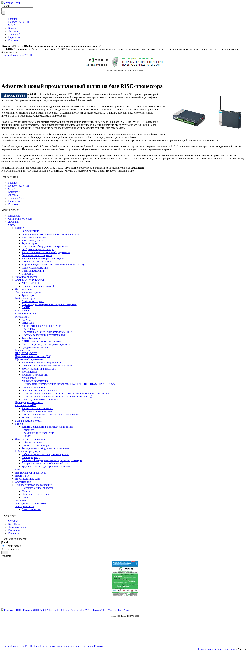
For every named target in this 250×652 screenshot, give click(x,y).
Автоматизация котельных (37, 408)
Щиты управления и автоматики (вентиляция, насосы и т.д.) (57, 396)
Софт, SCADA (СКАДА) (29, 279)
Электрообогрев (31, 509)
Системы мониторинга (28, 292)
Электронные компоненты (30, 503)
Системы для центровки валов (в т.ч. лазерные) (49, 304)
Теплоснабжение (31, 417)
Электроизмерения (33, 270)
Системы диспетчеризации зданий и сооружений (50, 414)
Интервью (14, 215)
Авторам (13, 194)
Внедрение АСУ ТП (26, 313)
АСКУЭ (26, 319)
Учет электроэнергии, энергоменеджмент (46, 344)
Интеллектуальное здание (37, 411)
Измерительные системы (36, 261)
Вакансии (14, 533)
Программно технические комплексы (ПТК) (47, 331)
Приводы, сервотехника (29, 402)
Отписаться (12, 549)
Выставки (14, 530)
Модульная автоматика (35, 380)
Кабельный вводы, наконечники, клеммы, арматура (52, 460)
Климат (19, 469)
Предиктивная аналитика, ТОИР (41, 286)
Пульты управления (33, 386)
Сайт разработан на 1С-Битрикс (216, 649)
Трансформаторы (32, 338)
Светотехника (23, 481)
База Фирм (14, 523)
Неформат (28, 429)
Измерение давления (34, 237)
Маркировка (29, 377)
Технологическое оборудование (33, 484)
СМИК (26, 307)
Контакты (14, 191)
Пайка (25, 497)
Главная (6, 55)
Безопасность (22, 350)
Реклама (13, 204)
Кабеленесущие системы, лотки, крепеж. (45, 454)
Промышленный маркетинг (38, 432)
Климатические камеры (35, 445)
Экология (20, 500)
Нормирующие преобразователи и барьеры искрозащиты (55, 264)
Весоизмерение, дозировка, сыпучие (43, 258)
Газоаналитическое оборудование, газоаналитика (50, 234)
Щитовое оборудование (29, 359)
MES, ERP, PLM (31, 282)
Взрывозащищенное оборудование (42, 362)
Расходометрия (30, 230)
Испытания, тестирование (30, 438)
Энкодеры (28, 273)
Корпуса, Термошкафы (35, 374)
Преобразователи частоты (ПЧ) (33, 356)
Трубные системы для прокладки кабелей (46, 466)
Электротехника (24, 506)
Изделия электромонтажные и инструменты (47, 365)
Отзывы (13, 520)
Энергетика (22, 316)
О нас (11, 188)
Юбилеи (26, 435)
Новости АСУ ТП (21, 55)
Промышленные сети (27, 478)
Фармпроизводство (26, 276)
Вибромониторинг (26, 298)
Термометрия (29, 243)
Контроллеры (23, 310)
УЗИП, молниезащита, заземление (42, 341)
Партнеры (14, 201)
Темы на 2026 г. (17, 197)
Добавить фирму (18, 527)
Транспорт (28, 295)
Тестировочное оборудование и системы (45, 448)
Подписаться (13, 545)
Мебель (26, 491)
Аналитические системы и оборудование (46, 252)
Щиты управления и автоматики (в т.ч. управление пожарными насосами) (65, 393)
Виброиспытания (32, 442)
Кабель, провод (31, 457)
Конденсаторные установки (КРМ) (42, 325)
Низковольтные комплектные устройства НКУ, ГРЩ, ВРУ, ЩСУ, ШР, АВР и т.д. (68, 383)
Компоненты (29, 371)
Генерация (28, 322)
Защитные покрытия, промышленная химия (47, 426)
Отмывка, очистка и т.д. (36, 494)
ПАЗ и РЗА (28, 328)
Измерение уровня (32, 240)
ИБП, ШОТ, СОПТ (26, 353)
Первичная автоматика (35, 267)
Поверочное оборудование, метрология (45, 246)
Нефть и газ (22, 475)
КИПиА (19, 227)
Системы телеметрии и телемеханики (44, 334)
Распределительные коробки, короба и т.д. (46, 463)
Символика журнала (20, 218)
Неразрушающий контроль (30, 472)
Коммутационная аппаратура (39, 368)
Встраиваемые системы (28, 420)
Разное (19, 423)
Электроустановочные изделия (40, 399)
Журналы (13, 221)
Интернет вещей (24, 289)
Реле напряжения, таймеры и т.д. (41, 390)
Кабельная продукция (27, 451)
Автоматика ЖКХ (25, 405)
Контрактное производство (37, 487)
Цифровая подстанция (35, 347)
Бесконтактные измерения (37, 255)
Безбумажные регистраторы (38, 249)
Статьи (12, 224)
